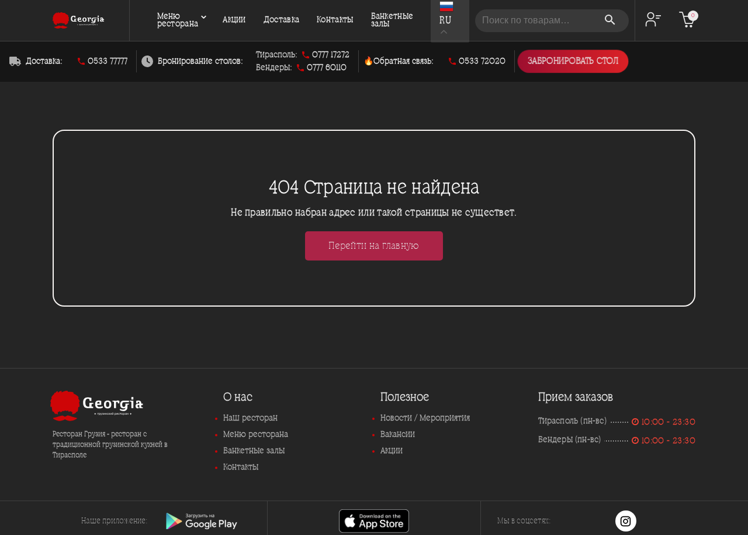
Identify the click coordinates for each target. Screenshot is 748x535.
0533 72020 (482, 61)
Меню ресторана (178, 21)
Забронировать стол (573, 61)
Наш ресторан (250, 418)
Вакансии (397, 434)
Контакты (335, 20)
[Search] (611, 21)
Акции (234, 20)
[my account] (653, 20)
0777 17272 (330, 55)
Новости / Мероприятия (425, 418)
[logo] (79, 20)
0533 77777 (107, 61)
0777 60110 (327, 68)
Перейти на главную (373, 246)
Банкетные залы (392, 21)
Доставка (281, 20)
